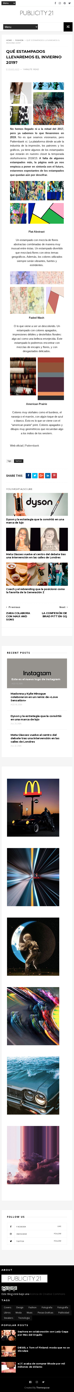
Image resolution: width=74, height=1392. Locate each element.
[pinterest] (65, 3)
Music (30, 1312)
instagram (38, 1234)
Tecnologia (24, 1317)
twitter (38, 1241)
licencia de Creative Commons (47, 1294)
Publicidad (63, 1312)
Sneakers (8, 1317)
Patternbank (32, 445)
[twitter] (69, 3)
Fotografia (47, 1307)
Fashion (19, 40)
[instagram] (60, 3)
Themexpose (43, 1387)
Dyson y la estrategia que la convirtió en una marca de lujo (35, 521)
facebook (38, 1226)
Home (9, 40)
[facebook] (55, 3)
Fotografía (62, 1307)
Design (19, 1307)
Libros (7, 1312)
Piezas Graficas (45, 1312)
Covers (7, 1307)
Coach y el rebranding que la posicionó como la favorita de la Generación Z (35, 591)
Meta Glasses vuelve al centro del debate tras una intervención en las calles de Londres (36, 556)
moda (19, 1312)
